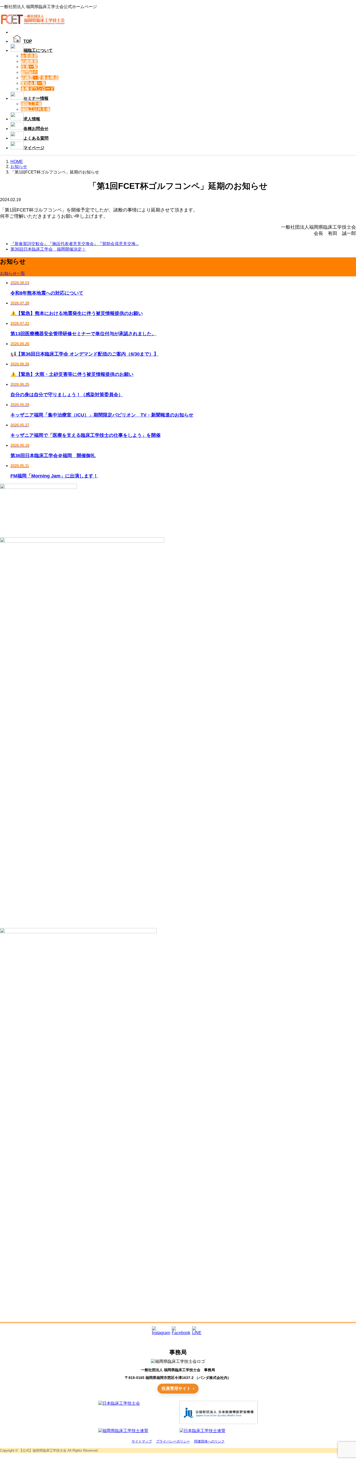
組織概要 (29, 61)
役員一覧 (29, 67)
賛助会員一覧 (33, 83)
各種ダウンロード (37, 88)
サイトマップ (142, 1441)
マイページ (33, 148)
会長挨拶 (29, 56)
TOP (27, 41)
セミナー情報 (35, 98)
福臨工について (38, 50)
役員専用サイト (176, 1388)
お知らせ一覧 (12, 273)
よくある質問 (35, 138)
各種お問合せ (35, 128)
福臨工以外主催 (35, 109)
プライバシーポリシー (173, 1441)
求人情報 (31, 119)
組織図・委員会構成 (39, 78)
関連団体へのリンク (209, 1441)
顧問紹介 (29, 72)
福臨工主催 (31, 104)
